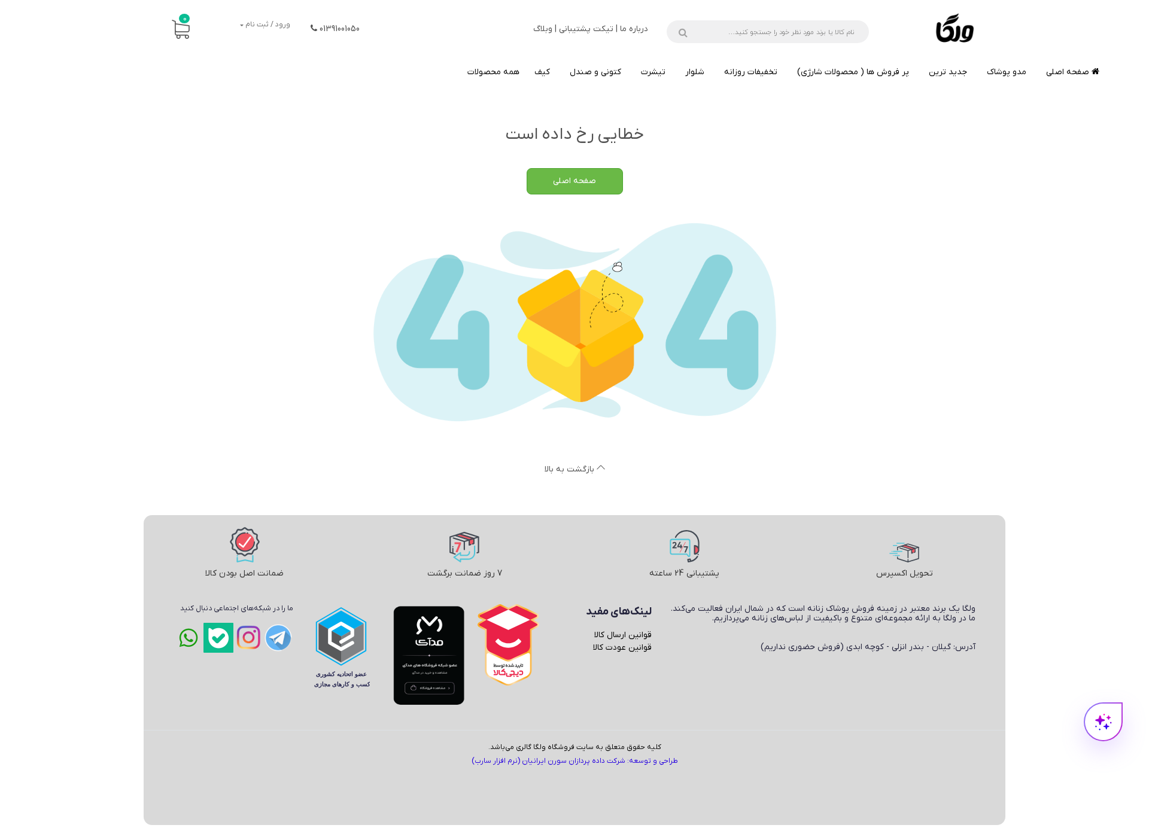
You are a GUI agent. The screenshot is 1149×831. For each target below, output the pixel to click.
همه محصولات (493, 72)
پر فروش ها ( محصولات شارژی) (853, 72)
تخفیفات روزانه (750, 72)
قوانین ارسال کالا (623, 635)
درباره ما (634, 29)
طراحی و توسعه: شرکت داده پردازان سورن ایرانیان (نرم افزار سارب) (575, 761)
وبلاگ (542, 29)
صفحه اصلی (1069, 72)
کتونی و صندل (595, 72)
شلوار (694, 72)
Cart (185, 18)
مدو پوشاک (1006, 72)
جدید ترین (948, 72)
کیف (542, 72)
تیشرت (653, 72)
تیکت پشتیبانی (586, 29)
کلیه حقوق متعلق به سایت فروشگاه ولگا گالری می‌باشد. (574, 747)
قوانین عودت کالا (622, 647)
